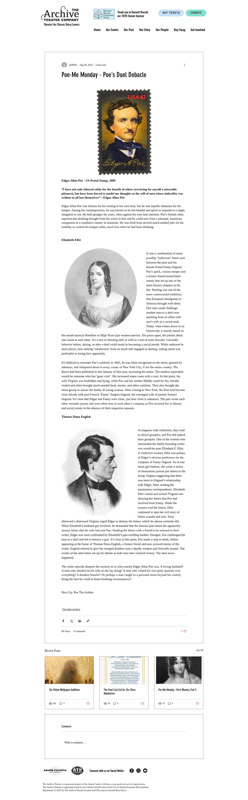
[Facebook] (132, 770)
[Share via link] (88, 621)
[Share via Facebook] (63, 621)
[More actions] (184, 65)
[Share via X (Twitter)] (71, 621)
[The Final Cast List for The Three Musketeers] (124, 670)
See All (199, 650)
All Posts (50, 42)
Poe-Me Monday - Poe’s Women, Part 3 (177, 690)
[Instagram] (138, 770)
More (173, 42)
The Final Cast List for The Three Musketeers (119, 691)
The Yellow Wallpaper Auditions (64, 690)
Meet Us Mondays (152, 42)
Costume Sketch (124, 42)
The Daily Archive (71, 609)
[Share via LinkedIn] (79, 621)
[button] (112, 29)
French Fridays (98, 42)
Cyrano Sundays (72, 42)
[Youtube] (145, 770)
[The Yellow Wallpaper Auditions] (69, 670)
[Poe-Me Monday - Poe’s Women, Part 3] (178, 670)
